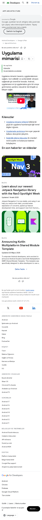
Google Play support (9, 463)
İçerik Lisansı (30, 290)
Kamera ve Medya (8, 361)
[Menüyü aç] (3, 2)
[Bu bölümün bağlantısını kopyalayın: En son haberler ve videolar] (4, 151)
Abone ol (34, 509)
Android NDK (6, 447)
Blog (3, 338)
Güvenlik (5, 327)
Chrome (5, 485)
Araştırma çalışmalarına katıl (12, 467)
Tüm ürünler (6, 495)
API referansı (6, 440)
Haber (4, 334)
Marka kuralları (20, 503)
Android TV (6, 392)
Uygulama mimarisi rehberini (17, 122)
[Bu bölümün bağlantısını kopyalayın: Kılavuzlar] (16, 117)
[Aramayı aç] (23, 2)
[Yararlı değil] (24, 47)
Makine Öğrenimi (8, 354)
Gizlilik (4, 365)
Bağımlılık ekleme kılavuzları (16, 138)
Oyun (4, 351)
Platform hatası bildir (9, 456)
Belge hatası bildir (8, 460)
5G (3, 368)
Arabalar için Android (9, 389)
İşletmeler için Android (10, 323)
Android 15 (6, 409)
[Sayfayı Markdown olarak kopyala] (29, 59)
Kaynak (4, 330)
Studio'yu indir (7, 443)
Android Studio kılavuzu (10, 432)
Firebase (5, 488)
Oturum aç (35, 3)
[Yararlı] (21, 47)
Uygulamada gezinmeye (15, 131)
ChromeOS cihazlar (9, 385)
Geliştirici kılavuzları (9, 436)
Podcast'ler (6, 341)
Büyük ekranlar (7, 378)
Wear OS (5, 381)
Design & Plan (22, 40)
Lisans (11, 503)
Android (5, 320)
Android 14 (6, 412)
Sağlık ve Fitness (7, 358)
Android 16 (6, 405)
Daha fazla (21, 269)
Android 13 (5, 416)
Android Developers (8, 40)
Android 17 (6, 402)
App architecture (11, 11)
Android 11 (5, 423)
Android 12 (6, 419)
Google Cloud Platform (10, 492)
